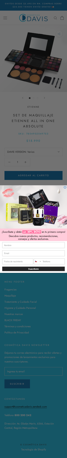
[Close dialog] (65, 187)
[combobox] (38, 261)
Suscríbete (33, 268)
